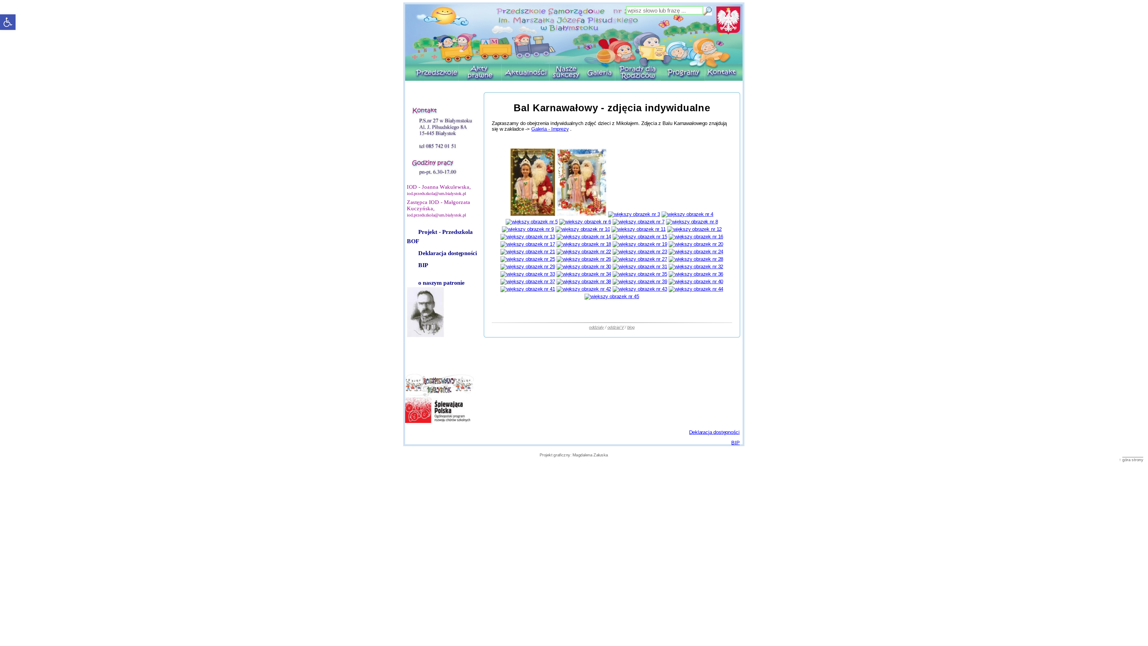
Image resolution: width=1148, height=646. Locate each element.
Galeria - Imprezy (550, 129)
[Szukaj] (707, 11)
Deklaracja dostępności (447, 253)
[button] (8, 22)
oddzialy (596, 327)
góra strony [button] (1132, 459)
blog (631, 327)
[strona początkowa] (574, 34)
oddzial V (615, 327)
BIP (423, 265)
